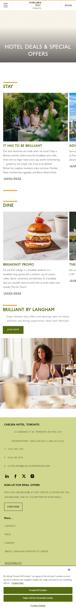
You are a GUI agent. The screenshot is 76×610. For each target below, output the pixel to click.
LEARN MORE (12, 179)
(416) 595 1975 (16, 449)
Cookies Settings (37, 606)
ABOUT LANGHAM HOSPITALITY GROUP (26, 552)
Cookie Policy (17, 583)
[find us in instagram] (32, 477)
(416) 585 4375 (15, 458)
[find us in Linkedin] (6, 477)
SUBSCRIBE (13, 507)
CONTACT (10, 526)
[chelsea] (38, 5)
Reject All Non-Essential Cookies (38, 598)
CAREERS (9, 543)
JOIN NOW (13, 330)
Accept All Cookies (38, 590)
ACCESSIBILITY (13, 563)
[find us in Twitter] (23, 477)
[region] (38, 588)
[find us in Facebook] (15, 477)
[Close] (69, 570)
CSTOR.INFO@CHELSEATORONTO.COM (29, 466)
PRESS (8, 535)
